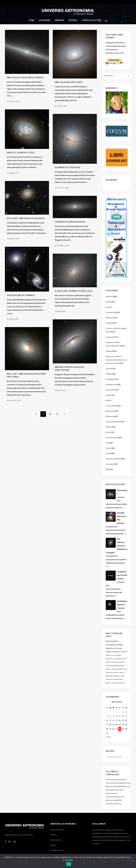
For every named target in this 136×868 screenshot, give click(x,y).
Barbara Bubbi (55, 840)
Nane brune (110, 411)
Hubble (108, 374)
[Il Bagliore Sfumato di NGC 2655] (75, 270)
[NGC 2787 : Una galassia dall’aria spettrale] (27, 348)
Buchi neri (109, 318)
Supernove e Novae (113, 459)
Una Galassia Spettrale (69, 82)
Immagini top (111, 385)
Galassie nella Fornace (21, 295)
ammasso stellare (117, 669)
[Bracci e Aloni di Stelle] (27, 129)
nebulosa (116, 652)
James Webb (110, 390)
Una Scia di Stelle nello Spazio (25, 77)
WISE (107, 469)
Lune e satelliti (111, 406)
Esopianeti (110, 337)
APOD (108, 302)
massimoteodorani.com (115, 797)
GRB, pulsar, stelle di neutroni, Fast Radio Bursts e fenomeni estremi (116, 359)
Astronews (110, 312)
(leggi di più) (119, 53)
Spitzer (108, 448)
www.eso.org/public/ (114, 800)
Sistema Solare (111, 438)
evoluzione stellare (118, 662)
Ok (68, 864)
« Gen (108, 737)
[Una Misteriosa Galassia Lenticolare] (75, 341)
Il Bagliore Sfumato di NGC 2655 (73, 291)
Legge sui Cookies (57, 830)
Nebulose (109, 416)
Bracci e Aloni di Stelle (21, 152)
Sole (107, 443)
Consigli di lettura (57, 850)
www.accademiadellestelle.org (118, 786)
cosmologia (116, 655)
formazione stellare (114, 645)
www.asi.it (119, 790)
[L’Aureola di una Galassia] (75, 207)
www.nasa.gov (111, 793)
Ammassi (109, 297)
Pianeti (108, 427)
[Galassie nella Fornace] (27, 269)
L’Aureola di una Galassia (70, 222)
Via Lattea (109, 464)
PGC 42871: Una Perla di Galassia (26, 218)
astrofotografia (111, 665)
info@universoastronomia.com (21, 835)
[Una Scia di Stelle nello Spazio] (27, 52)
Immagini (109, 379)
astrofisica (110, 659)
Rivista (108, 432)
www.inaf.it (110, 790)
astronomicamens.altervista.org (118, 783)
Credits (53, 845)
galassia (109, 648)
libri (107, 400)
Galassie (109, 351)
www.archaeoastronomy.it (116, 779)
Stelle (108, 453)
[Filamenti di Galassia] (75, 139)
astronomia (112, 641)
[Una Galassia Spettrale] (75, 54)
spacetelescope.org (113, 804)
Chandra (109, 323)
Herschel (109, 369)
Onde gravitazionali (113, 422)
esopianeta (116, 676)
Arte (107, 307)
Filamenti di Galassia (67, 167)
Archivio (53, 835)
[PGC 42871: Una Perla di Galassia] (27, 198)
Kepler (108, 395)
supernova (114, 683)
